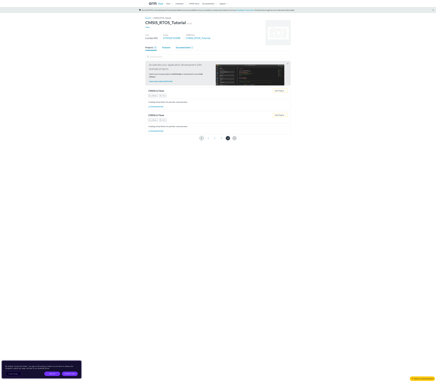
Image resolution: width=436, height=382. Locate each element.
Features (166, 47)
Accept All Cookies (69, 374)
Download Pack (157, 106)
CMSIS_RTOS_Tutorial (198, 38)
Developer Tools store (245, 10)
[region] (41, 369)
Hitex (147, 27)
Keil (160, 3)
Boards (148, 18)
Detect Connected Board (424, 378)
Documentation (184, 47)
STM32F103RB (171, 38)
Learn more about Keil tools (160, 81)
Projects (150, 47)
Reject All (52, 374)
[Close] (77, 363)
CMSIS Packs (194, 3)
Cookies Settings (13, 374)
